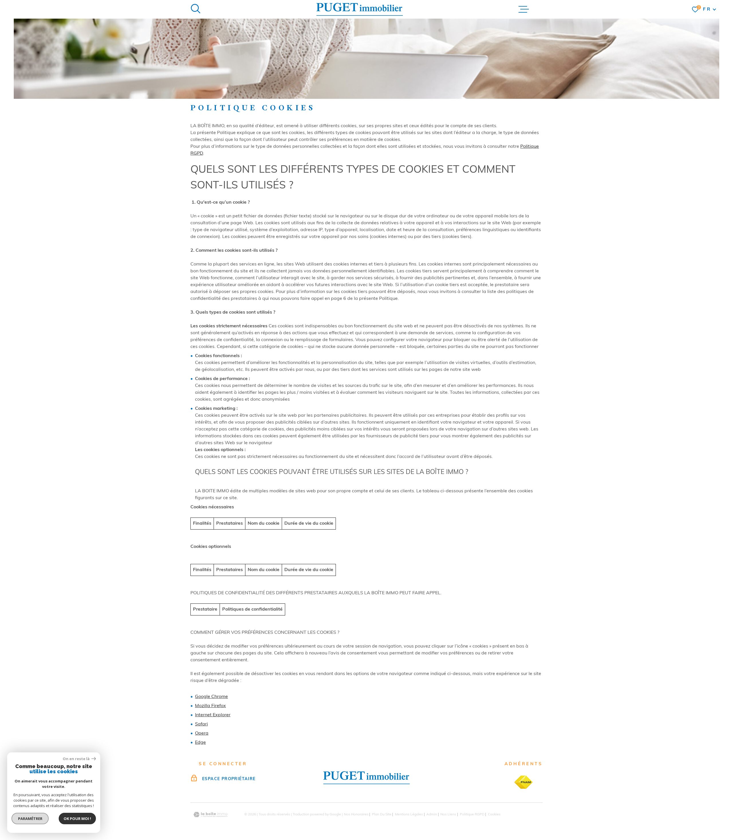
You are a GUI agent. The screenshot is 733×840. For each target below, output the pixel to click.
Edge (200, 742)
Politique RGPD (472, 814)
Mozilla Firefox (210, 706)
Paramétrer (30, 818)
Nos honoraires (356, 814)
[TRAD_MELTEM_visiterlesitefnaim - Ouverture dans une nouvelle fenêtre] (523, 782)
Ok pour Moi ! (77, 818)
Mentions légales (409, 814)
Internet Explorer (212, 715)
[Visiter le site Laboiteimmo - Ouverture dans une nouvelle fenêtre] (210, 814)
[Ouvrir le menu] (524, 9)
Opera (201, 733)
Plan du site (381, 814)
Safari (201, 724)
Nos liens (448, 814)
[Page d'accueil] (359, 9)
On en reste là (76, 759)
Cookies (494, 814)
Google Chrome (211, 697)
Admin (431, 814)
